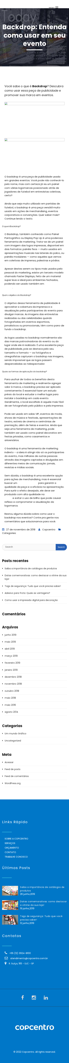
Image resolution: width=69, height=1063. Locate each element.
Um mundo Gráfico (28, 533)
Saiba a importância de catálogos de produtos (31, 568)
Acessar (9, 762)
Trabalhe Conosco (16, 856)
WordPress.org (13, 783)
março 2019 (11, 655)
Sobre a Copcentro (16, 838)
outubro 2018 (12, 691)
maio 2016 (10, 705)
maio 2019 (10, 641)
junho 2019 (10, 634)
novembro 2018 (13, 683)
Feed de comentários (17, 776)
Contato (10, 852)
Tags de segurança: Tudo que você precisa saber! (33, 586)
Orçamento (12, 847)
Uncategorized (13, 740)
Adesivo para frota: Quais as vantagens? (27, 593)
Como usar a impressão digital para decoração (31, 600)
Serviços (10, 843)
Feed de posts (12, 769)
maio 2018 (10, 697)
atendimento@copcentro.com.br (29, 958)
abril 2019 (10, 648)
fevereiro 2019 (12, 662)
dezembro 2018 (13, 676)
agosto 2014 (11, 712)
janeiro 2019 (11, 670)
